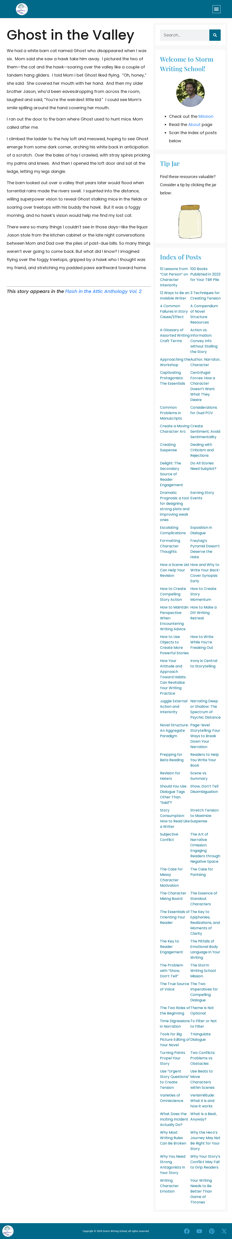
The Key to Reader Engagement (171, 947)
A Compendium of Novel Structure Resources (204, 314)
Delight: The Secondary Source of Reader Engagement (171, 474)
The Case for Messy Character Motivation (171, 877)
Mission (205, 116)
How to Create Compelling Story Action (173, 594)
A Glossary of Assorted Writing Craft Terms (175, 335)
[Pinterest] (211, 1231)
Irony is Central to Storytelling (203, 663)
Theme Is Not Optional (202, 1010)
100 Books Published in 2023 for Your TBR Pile (205, 274)
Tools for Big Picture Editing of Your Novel (175, 1039)
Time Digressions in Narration (175, 1023)
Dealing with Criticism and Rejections (202, 450)
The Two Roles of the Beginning (175, 1010)
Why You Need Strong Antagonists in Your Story (172, 1164)
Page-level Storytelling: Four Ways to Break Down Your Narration (205, 735)
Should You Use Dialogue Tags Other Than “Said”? (173, 794)
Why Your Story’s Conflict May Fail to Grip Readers (205, 1162)
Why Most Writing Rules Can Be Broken (173, 1138)
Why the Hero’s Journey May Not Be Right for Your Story (205, 1140)
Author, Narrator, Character (205, 362)
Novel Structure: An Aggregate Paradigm (174, 730)
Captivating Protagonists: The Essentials (172, 378)
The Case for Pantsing (201, 872)
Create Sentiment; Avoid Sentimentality (205, 431)
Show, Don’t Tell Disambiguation (204, 789)
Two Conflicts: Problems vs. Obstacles (202, 1058)
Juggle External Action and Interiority (173, 706)
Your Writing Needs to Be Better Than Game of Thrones (201, 1191)
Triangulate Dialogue (200, 1036)
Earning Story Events (202, 495)
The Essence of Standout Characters (203, 899)
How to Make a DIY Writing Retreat (203, 613)
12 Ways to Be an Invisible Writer (174, 295)
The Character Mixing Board (173, 896)
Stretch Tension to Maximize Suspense (204, 816)
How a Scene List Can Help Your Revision (174, 570)
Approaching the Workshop (175, 362)
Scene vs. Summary (199, 775)
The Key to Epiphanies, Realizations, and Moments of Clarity (205, 922)
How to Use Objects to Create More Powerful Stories (174, 645)
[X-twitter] (224, 1231)
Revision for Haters (170, 775)
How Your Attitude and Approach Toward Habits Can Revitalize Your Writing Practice (173, 677)
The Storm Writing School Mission (203, 971)
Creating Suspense (168, 447)
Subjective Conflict (169, 837)
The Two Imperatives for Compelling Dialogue (204, 992)
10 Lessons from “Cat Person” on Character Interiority (174, 277)
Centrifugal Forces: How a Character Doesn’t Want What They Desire (202, 386)
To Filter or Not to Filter (203, 1023)
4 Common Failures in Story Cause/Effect (174, 311)
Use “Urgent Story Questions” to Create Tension (174, 1079)
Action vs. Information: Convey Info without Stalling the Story (204, 340)
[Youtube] (199, 1231)
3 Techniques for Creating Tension (205, 295)
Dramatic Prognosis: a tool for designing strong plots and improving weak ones (174, 506)
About (194, 124)
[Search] (215, 35)
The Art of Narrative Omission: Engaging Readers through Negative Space (205, 848)
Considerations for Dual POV (203, 410)
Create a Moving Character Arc (174, 428)
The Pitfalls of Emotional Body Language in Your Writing (205, 949)
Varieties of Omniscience (171, 1098)
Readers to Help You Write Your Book (204, 760)
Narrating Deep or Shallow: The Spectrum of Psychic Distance (205, 709)
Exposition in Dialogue (201, 530)
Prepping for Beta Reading (172, 757)
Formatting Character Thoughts (170, 546)
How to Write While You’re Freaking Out (201, 642)
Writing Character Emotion (169, 1186)
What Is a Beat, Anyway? (203, 1116)
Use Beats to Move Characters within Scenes (202, 1079)
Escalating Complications (173, 530)
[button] (216, 9)
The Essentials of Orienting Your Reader (175, 917)
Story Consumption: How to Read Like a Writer (175, 818)
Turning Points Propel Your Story (172, 1058)
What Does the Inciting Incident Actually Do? (174, 1119)
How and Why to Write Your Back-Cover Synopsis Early (205, 573)
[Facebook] (186, 1231)
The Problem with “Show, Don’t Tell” (171, 971)
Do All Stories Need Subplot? (203, 466)
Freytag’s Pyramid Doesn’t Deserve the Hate (205, 549)
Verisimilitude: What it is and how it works (202, 1101)
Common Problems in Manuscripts (171, 413)
